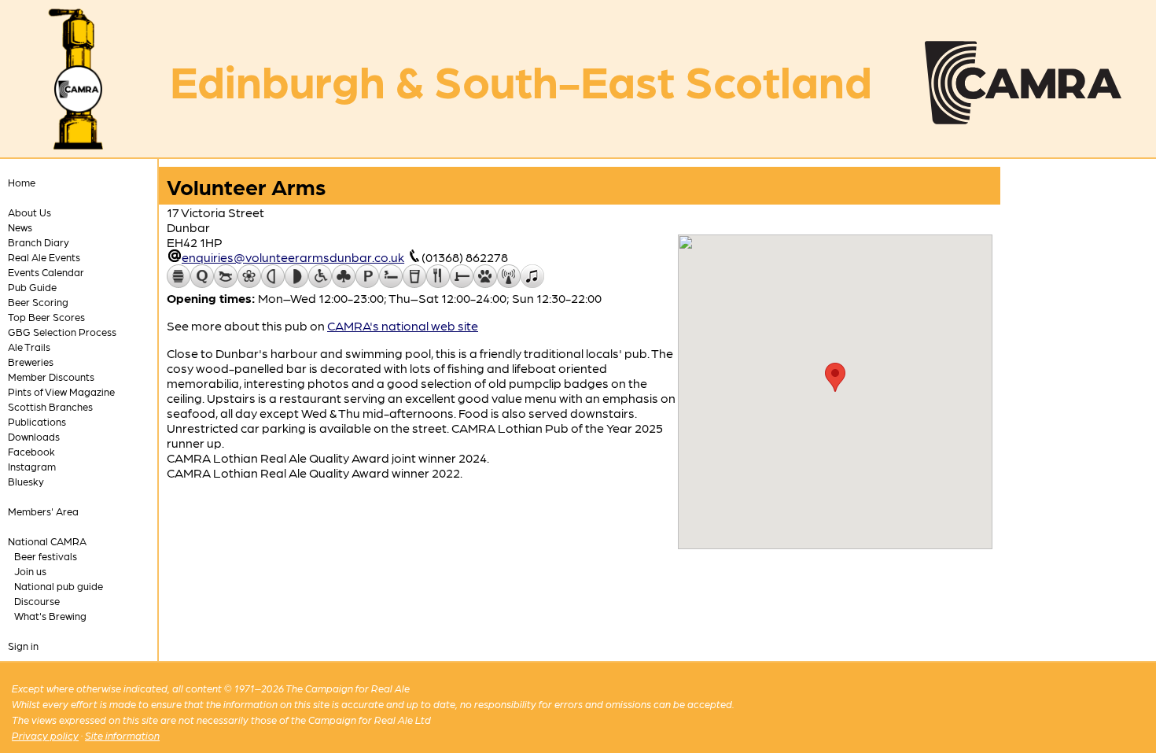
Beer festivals (45, 556)
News (20, 227)
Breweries (30, 361)
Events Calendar (46, 272)
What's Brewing (50, 616)
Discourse (37, 601)
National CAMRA (47, 541)
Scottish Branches (50, 406)
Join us (30, 571)
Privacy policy (45, 735)
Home (21, 182)
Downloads (34, 436)
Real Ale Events (44, 257)
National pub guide (58, 586)
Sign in (23, 645)
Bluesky (26, 481)
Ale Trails (29, 347)
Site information (122, 735)
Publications (37, 421)
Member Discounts (51, 376)
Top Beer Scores (46, 317)
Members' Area (43, 511)
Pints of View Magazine (61, 391)
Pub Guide (32, 287)
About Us (29, 212)
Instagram (32, 466)
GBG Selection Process (62, 332)
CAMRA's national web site (402, 325)
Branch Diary (38, 242)
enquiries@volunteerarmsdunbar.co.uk (293, 256)
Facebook (31, 451)
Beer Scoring (38, 302)
